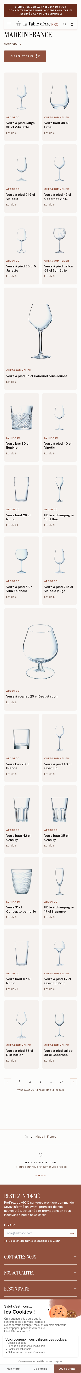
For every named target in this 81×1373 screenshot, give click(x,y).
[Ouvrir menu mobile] (9, 23)
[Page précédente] (73, 1081)
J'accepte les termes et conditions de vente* (34, 1240)
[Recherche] (64, 23)
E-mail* (9, 1225)
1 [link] (19, 1081)
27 (61, 1081)
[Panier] (72, 23)
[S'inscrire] (71, 1233)
